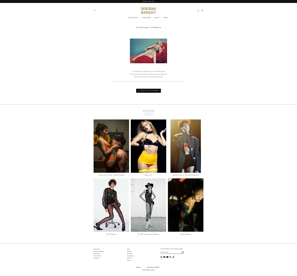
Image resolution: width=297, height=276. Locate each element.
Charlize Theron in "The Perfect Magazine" (185, 175)
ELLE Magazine (111, 234)
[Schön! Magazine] (185, 205)
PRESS (165, 18)
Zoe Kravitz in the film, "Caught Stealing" (111, 175)
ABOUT (157, 18)
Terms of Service (97, 255)
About (128, 249)
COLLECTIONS (133, 18)
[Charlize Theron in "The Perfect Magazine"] (185, 146)
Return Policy (97, 249)
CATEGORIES (146, 18)
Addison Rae (148, 175)
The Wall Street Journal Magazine (148, 234)
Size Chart (129, 251)
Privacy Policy (97, 253)
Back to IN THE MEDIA (149, 90)
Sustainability (130, 255)
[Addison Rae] (148, 146)
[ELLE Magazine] (111, 205)
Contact (129, 260)
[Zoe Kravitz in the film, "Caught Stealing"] (111, 146)
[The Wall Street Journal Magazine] (148, 205)
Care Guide (129, 253)
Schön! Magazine (185, 234)
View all (148, 114)
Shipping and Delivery (99, 251)
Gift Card (129, 258)
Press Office (96, 258)
